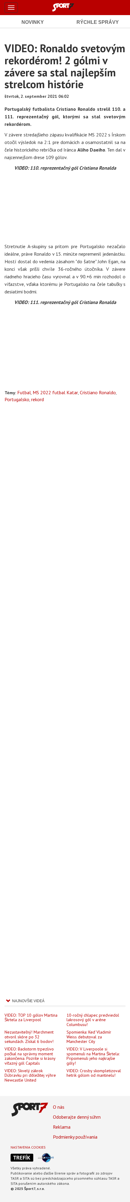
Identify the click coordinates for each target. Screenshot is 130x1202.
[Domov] (70, 7)
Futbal (24, 392)
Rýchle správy (97, 22)
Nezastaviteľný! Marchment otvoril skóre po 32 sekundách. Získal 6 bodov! (29, 1037)
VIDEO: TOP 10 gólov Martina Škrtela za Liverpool (31, 1017)
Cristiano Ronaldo (98, 392)
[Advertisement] (65, 698)
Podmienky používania (75, 1137)
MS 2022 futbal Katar (55, 392)
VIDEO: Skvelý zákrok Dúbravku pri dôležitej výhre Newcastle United (30, 1075)
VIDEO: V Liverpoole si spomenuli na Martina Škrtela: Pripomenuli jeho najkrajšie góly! (93, 1056)
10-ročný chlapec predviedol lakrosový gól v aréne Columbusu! (93, 1020)
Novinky (32, 22)
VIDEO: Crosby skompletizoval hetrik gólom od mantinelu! (94, 1073)
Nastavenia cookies (28, 1147)
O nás (58, 1107)
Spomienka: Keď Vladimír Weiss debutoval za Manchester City (89, 1037)
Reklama (61, 1127)
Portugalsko (17, 399)
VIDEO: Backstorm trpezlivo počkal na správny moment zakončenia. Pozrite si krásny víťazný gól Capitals (30, 1056)
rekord (37, 399)
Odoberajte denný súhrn (77, 1117)
